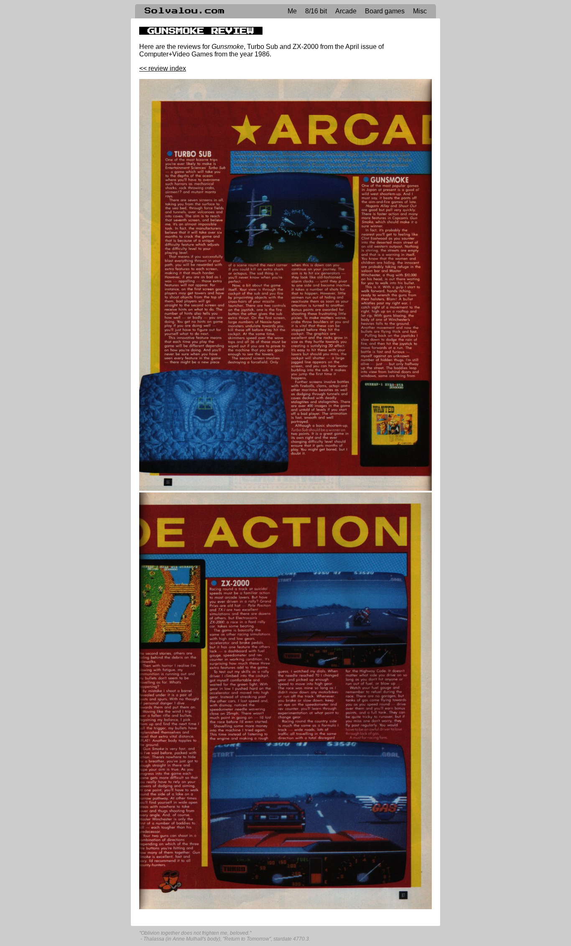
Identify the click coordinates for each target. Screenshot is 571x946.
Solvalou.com (185, 11)
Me (292, 11)
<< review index (162, 68)
